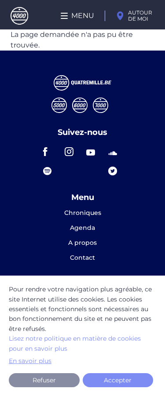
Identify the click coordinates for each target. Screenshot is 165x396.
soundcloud (115, 152)
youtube (93, 152)
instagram (72, 152)
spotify (50, 171)
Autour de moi (140, 15)
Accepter (118, 380)
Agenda (82, 228)
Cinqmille (59, 105)
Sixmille (80, 105)
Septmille (100, 105)
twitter (115, 171)
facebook (50, 152)
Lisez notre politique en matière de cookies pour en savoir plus (75, 343)
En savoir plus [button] (30, 361)
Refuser (44, 380)
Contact (82, 257)
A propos (82, 243)
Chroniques (82, 213)
